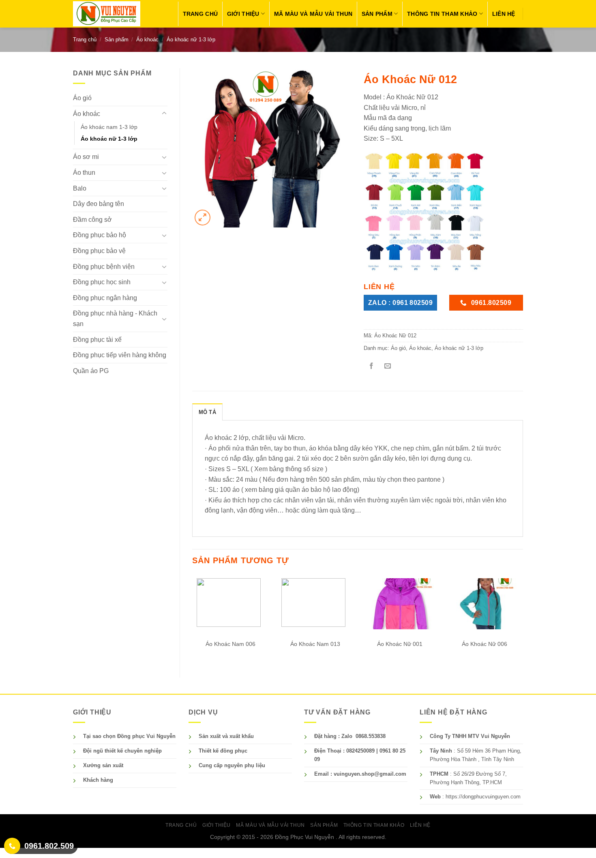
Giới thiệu (243, 14)
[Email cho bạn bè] (387, 366)
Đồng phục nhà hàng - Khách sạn (115, 318)
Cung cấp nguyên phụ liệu (232, 765)
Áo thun (84, 172)
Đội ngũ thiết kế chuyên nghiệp (122, 751)
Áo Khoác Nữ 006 (484, 644)
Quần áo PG (91, 370)
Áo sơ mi (86, 156)
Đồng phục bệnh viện (104, 266)
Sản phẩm (377, 14)
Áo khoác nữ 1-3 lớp (191, 39)
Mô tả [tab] (207, 412)
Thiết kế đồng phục (223, 751)
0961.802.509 (49, 845)
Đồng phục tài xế (97, 339)
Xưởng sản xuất (103, 765)
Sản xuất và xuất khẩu (226, 736)
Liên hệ (503, 14)
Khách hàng (98, 780)
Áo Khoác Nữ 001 (399, 644)
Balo (79, 188)
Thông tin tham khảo (442, 14)
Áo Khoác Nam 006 (230, 644)
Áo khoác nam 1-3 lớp (109, 127)
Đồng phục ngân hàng (105, 297)
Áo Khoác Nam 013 (315, 644)
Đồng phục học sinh (102, 282)
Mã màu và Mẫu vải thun (313, 14)
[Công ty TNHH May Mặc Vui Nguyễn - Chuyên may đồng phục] (106, 13)
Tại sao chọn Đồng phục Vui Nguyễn (129, 736)
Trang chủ (200, 14)
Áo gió (82, 97)
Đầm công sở (92, 219)
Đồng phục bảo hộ (99, 235)
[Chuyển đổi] (164, 113)
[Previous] (193, 620)
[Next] (523, 620)
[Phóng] (202, 217)
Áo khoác (147, 39)
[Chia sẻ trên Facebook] (371, 366)
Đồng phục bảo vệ (99, 250)
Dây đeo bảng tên (98, 203)
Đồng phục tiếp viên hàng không (119, 355)
